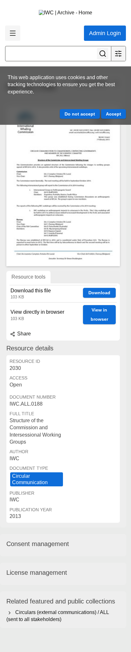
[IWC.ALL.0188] (63, 186)
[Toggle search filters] (118, 53)
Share (23, 333)
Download (99, 292)
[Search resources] (102, 53)
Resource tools (28, 277)
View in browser (99, 314)
